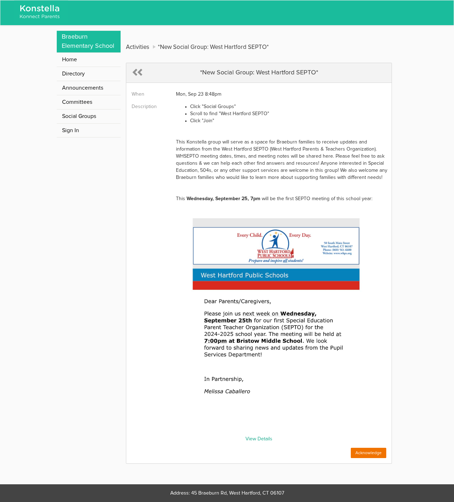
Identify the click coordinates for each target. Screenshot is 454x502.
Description (144, 106)
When (138, 94)
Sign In (70, 130)
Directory (73, 74)
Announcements (82, 88)
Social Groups (79, 116)
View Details (258, 438)
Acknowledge (368, 453)
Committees (77, 102)
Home (69, 59)
